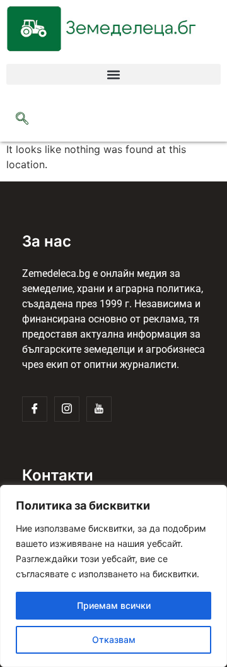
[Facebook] (34, 409)
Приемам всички (114, 605)
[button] (113, 74)
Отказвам (114, 639)
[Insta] (66, 409)
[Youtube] (99, 409)
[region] (113, 576)
